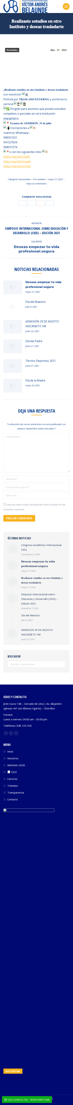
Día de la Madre (35, 380)
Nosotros (13, 758)
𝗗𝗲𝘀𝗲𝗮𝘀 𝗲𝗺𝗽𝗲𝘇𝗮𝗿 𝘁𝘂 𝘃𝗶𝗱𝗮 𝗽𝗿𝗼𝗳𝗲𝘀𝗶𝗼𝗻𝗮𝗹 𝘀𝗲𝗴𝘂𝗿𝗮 (43, 284)
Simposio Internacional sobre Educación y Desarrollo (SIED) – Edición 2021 (39, 599)
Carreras (12, 779)
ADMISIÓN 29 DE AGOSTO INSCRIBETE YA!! (42, 324)
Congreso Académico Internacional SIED (41, 547)
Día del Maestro (35, 302)
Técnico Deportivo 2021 (40, 361)
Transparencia (15, 792)
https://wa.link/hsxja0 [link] (17, 161)
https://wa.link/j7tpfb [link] (16, 157)
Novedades (12, 50)
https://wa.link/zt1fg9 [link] (17, 166)
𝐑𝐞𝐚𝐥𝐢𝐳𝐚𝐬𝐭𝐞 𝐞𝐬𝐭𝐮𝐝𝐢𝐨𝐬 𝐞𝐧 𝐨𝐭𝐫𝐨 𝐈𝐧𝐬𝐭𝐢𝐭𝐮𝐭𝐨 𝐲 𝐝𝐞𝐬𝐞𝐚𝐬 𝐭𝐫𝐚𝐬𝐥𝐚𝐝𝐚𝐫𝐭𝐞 (42, 580)
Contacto (12, 799)
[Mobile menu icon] (66, 6)
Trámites (12, 785)
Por (39, 179)
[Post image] (12, 287)
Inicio (10, 751)
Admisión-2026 (16, 765)
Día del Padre (33, 341)
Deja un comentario (36, 183)
